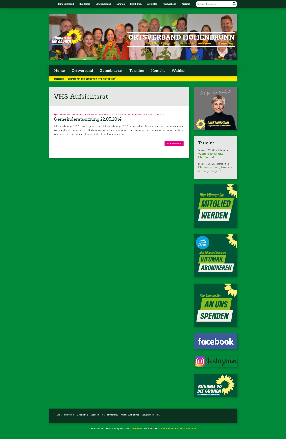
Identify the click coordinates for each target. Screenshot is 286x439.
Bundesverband (66, 3)
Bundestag (84, 3)
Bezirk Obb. (136, 3)
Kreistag (186, 3)
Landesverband (103, 3)
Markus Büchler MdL (130, 414)
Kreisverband (169, 3)
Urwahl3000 (136, 428)
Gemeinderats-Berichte (141, 114)
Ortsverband (82, 71)
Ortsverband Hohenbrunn (181, 37)
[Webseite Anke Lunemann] (215, 129)
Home (59, 71)
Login (59, 414)
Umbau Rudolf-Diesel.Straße (97, 114)
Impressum (69, 414)
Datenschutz (82, 414)
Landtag (121, 3)
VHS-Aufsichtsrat (118, 114)
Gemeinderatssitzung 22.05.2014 (88, 119)
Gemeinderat (111, 71)
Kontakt (158, 71)
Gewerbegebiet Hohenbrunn (70, 114)
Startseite (59, 78)
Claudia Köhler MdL (151, 414)
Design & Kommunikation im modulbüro (177, 428)
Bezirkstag (152, 3)
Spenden (95, 414)
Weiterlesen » (174, 143)
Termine (136, 71)
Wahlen (179, 71)
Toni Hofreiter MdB (109, 414)
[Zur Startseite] (66, 44)
